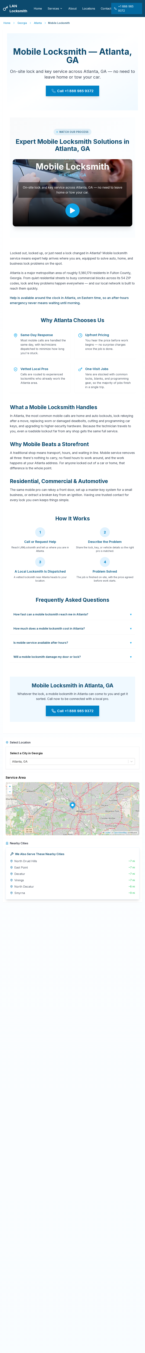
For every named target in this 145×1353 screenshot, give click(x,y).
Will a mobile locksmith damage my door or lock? (72, 657)
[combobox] (12, 761)
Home (38, 8)
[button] (72, 805)
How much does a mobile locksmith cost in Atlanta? (72, 628)
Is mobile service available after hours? (72, 642)
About (72, 8)
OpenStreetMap (120, 832)
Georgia (22, 22)
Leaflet (107, 832)
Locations (88, 8)
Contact (106, 8)
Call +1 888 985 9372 (75, 91)
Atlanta (38, 22)
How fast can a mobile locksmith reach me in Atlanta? (72, 614)
